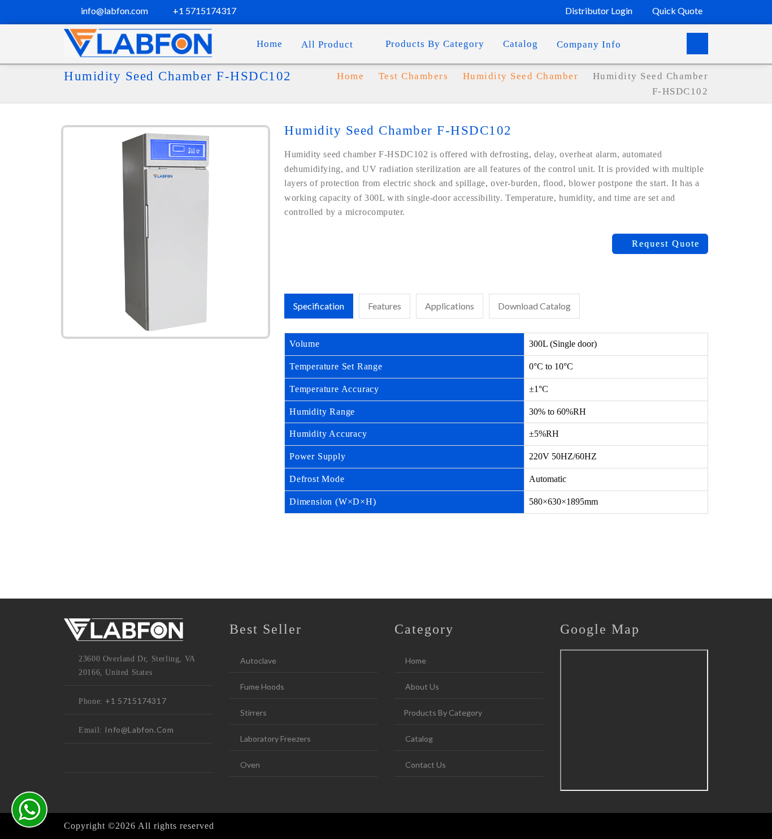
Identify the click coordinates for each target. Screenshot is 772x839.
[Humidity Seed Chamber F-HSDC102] (166, 230)
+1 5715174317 (203, 10)
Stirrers (252, 712)
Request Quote (664, 243)
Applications (449, 305)
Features (384, 305)
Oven (249, 764)
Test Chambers (415, 76)
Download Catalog (534, 305)
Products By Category (434, 43)
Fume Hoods (261, 686)
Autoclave (257, 660)
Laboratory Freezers (274, 738)
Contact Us (425, 764)
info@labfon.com (113, 10)
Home (270, 43)
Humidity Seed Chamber (521, 76)
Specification (318, 305)
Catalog (520, 43)
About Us (421, 686)
